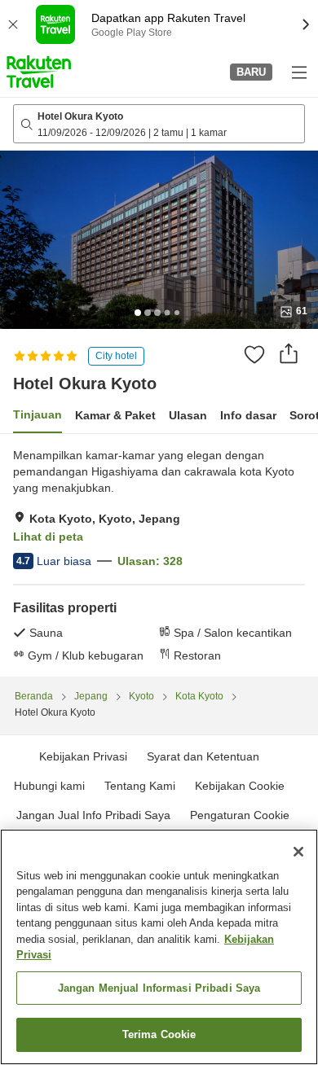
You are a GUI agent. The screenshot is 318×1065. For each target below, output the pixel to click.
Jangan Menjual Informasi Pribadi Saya (159, 988)
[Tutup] (298, 852)
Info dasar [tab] (248, 415)
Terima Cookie (159, 1034)
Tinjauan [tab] (37, 414)
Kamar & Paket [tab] (115, 415)
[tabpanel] (159, 555)
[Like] (254, 354)
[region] (159, 947)
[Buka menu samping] (298, 72)
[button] (39, 71)
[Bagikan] (288, 353)
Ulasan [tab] (188, 415)
